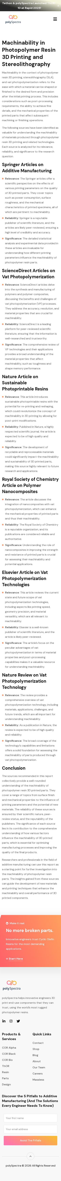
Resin (5, 1072)
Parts (5, 1078)
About (37, 1061)
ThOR (5, 1066)
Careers (38, 1073)
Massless (38, 1079)
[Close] (58, 5)
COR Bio (7, 1060)
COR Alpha (9, 1047)
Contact (38, 1043)
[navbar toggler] (55, 19)
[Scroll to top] (30, 1156)
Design (6, 1084)
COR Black (9, 1054)
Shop (36, 1049)
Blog (35, 1055)
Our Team (39, 1067)
